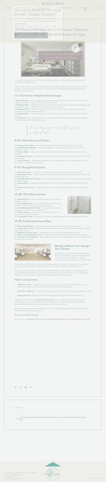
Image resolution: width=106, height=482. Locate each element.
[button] (85, 14)
